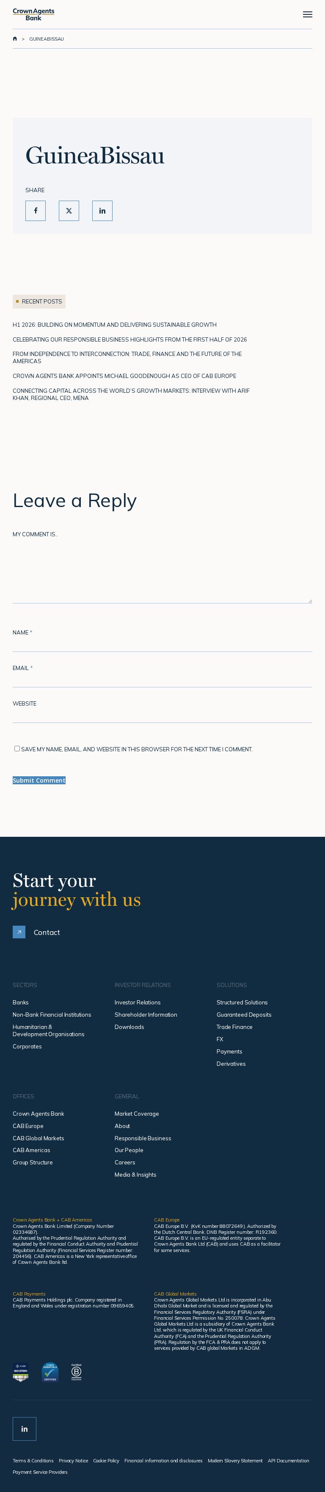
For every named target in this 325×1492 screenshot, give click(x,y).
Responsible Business (143, 1138)
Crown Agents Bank (38, 1113)
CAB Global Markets (38, 1138)
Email (23, 668)
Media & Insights (136, 1174)
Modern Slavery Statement (235, 1461)
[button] (307, 14)
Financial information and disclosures (163, 1461)
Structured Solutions (242, 1002)
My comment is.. (35, 534)
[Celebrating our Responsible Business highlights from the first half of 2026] (140, 339)
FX (220, 1039)
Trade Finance (235, 1026)
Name (23, 632)
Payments (229, 1051)
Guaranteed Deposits (244, 1014)
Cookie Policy (106, 1461)
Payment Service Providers (40, 1472)
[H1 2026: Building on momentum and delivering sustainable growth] (140, 324)
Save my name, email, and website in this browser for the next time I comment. (137, 749)
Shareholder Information (146, 1014)
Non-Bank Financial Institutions (52, 1014)
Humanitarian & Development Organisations (49, 1030)
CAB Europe (28, 1125)
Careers (125, 1162)
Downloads (129, 1026)
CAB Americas (31, 1150)
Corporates (27, 1046)
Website (24, 703)
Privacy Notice (73, 1461)
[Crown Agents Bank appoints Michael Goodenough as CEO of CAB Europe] (140, 376)
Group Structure (33, 1162)
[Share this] (35, 211)
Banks (21, 1002)
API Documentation (288, 1461)
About (122, 1125)
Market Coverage (137, 1113)
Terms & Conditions (33, 1461)
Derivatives (231, 1063)
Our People (129, 1150)
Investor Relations (138, 1002)
